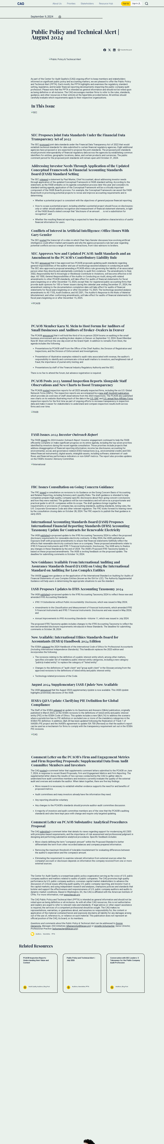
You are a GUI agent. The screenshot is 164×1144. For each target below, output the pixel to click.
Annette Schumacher (104, 926)
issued (44, 440)
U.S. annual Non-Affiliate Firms (118, 398)
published (45, 535)
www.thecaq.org (72, 894)
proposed (44, 144)
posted (43, 240)
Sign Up (126, 3)
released (44, 179)
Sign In (135, 3)
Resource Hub (106, 3)
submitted (45, 831)
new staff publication (114, 393)
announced (45, 263)
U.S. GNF (94, 398)
